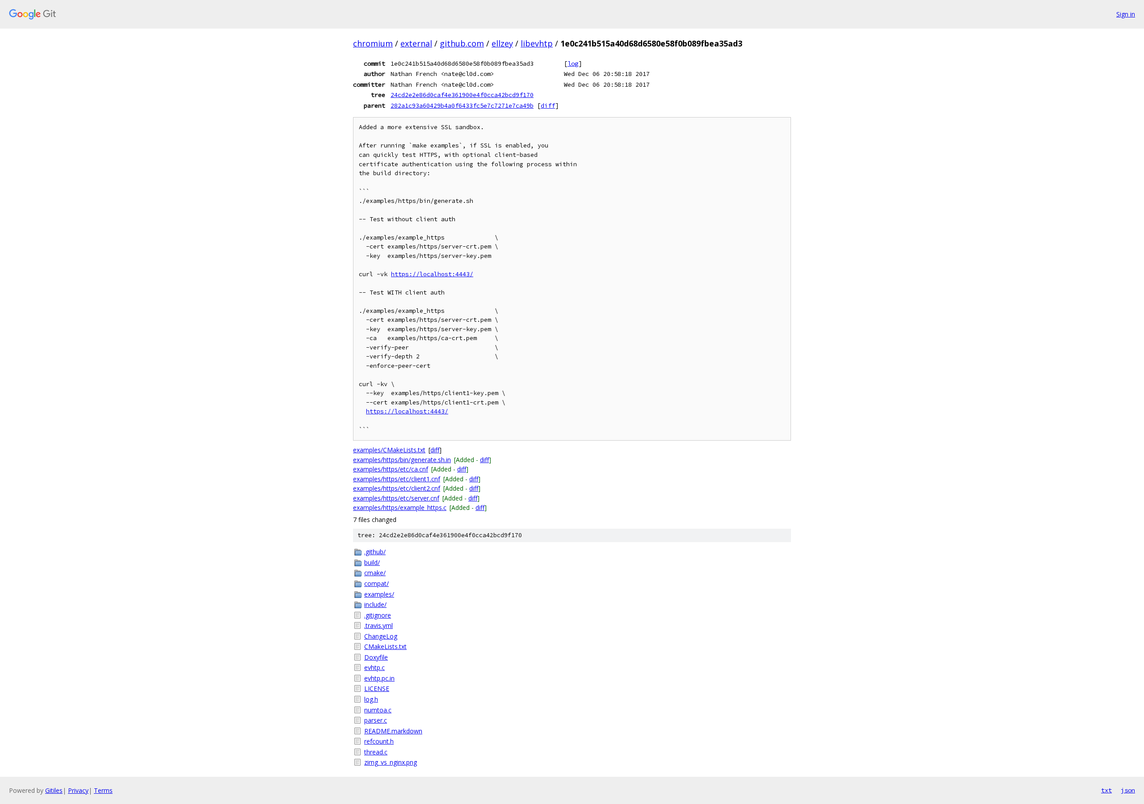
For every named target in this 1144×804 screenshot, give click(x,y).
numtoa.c (377, 710)
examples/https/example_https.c (399, 507)
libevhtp (537, 43)
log (573, 63)
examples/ (379, 594)
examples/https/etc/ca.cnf (390, 469)
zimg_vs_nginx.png (390, 762)
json (1128, 790)
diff (548, 105)
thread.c (375, 752)
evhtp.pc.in (379, 678)
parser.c (375, 720)
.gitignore (377, 615)
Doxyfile (376, 657)
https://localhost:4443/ (432, 274)
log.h (371, 699)
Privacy (78, 790)
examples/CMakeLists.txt (389, 450)
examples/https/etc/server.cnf (396, 498)
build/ (372, 562)
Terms (103, 790)
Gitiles (54, 790)
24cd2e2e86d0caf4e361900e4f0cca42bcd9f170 (462, 95)
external (416, 43)
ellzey (502, 43)
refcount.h (379, 741)
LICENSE (376, 688)
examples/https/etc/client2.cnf (396, 488)
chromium (373, 43)
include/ (375, 604)
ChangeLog (380, 636)
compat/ (376, 583)
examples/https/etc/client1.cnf (396, 479)
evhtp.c (374, 667)
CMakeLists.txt (385, 646)
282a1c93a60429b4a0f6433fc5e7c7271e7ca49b (462, 105)
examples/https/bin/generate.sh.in (402, 459)
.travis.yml (378, 625)
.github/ (375, 551)
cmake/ (375, 572)
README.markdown (393, 731)
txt (1106, 790)
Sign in (1125, 14)
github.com (462, 43)
